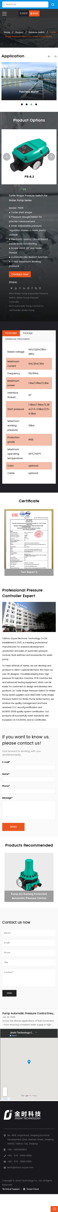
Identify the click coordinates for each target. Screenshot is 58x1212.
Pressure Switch (37, 32)
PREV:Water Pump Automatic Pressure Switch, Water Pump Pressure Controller (28, 298)
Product (19, 32)
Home (7, 32)
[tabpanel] (29, 81)
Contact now (19, 274)
